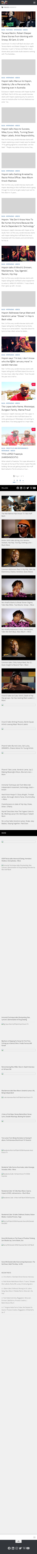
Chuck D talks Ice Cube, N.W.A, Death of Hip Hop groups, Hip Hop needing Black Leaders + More (18, 698)
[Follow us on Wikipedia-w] (31, 488)
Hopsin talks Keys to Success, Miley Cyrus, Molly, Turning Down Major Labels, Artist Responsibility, (18, 132)
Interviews (18, 30)
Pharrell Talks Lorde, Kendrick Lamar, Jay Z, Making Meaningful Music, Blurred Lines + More (17, 772)
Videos (25, 30)
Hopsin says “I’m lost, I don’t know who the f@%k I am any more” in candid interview (18, 361)
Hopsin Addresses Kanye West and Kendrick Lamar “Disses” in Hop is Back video (18, 316)
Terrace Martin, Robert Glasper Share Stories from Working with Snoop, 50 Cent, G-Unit (17, 36)
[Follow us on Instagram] (24, 488)
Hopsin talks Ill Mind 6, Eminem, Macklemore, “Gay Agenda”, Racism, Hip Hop (17, 270)
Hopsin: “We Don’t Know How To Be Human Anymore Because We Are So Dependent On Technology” (18, 222)
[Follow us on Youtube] (34, 488)
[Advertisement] (18, 1362)
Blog (3, 30)
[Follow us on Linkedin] (21, 488)
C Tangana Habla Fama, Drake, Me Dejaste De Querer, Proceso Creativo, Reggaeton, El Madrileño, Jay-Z (18, 1310)
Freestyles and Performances (17, 448)
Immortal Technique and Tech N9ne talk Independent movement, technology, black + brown (18, 787)
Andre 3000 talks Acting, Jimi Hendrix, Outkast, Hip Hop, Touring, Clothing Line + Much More (17, 542)
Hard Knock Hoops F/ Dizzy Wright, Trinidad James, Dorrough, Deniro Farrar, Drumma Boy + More (18, 797)
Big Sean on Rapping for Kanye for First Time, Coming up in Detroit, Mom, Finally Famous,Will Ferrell (17, 1043)
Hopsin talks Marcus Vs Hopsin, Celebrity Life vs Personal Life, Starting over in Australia (17, 84)
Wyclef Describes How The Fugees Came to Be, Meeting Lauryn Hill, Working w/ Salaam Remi (18, 813)
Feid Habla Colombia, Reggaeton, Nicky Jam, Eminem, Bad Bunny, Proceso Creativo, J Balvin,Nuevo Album (16, 1300)
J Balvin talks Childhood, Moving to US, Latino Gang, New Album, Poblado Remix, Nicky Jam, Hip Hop (17, 1291)
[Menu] (34, 2)
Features (9, 30)
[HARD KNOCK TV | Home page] (5, 2)
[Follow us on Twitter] (27, 488)
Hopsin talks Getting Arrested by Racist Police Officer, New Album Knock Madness (17, 177)
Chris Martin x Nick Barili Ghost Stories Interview (18, 1277)
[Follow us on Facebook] (18, 488)
